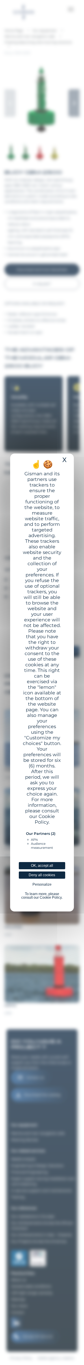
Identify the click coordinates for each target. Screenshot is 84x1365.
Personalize (42, 884)
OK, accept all (42, 865)
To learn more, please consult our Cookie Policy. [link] (41, 895)
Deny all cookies (42, 875)
